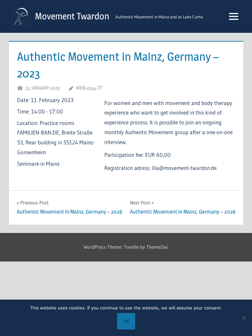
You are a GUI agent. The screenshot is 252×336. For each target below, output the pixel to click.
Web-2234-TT (89, 88)
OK (126, 321)
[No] (244, 317)
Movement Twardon (72, 16)
